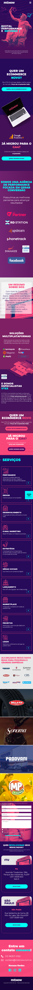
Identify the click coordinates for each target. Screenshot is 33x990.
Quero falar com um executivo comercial (12, 829)
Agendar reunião (13, 835)
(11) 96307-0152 (13, 956)
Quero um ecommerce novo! (16, 89)
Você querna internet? (29, 495)
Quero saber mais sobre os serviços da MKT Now (13, 832)
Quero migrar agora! (16, 158)
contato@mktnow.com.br (18, 960)
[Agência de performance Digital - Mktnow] (9, 2)
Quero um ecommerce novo (16, 428)
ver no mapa (16, 886)
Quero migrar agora (16, 449)
